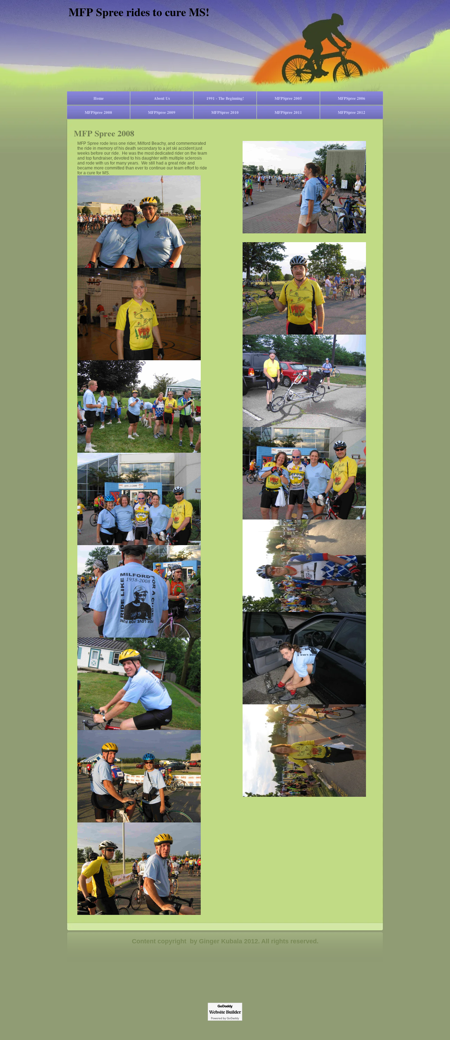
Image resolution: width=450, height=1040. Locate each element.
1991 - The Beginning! (225, 98)
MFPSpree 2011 (288, 112)
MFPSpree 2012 (351, 112)
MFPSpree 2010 (225, 112)
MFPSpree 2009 (161, 112)
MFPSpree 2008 (98, 112)
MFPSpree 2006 (351, 98)
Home (99, 98)
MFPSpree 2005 (288, 98)
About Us (162, 98)
